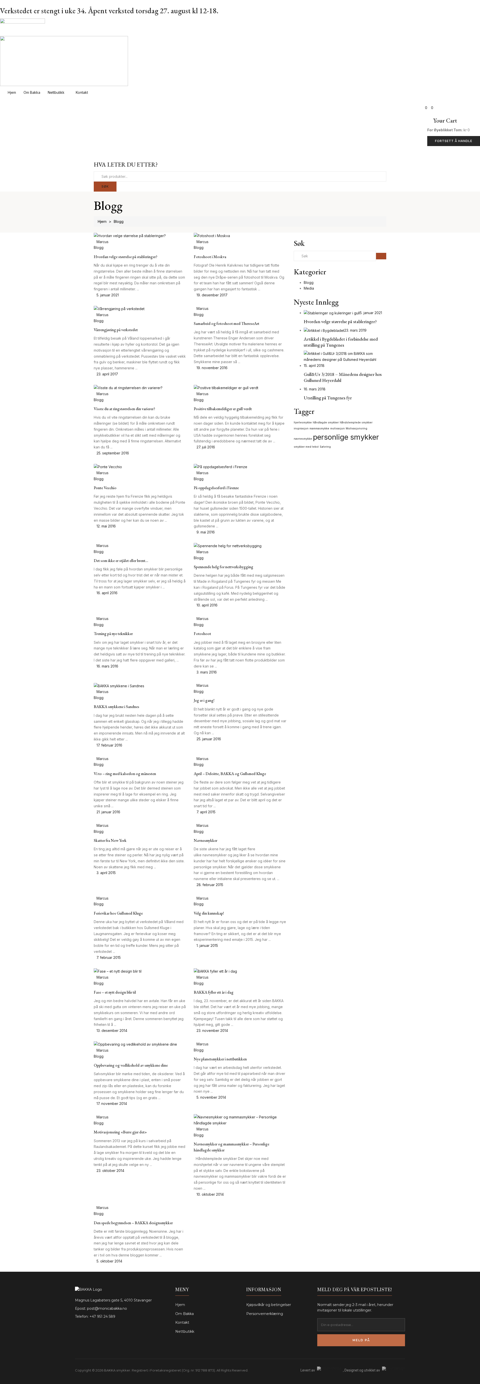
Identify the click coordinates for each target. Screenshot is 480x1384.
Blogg (99, 247)
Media (309, 288)
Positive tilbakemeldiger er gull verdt (223, 408)
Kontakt (82, 92)
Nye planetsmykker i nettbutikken (220, 1059)
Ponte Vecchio (105, 487)
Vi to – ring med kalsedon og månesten (125, 773)
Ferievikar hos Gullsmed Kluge (118, 913)
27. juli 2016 (205, 447)
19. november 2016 (212, 368)
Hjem (12, 92)
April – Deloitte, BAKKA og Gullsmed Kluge (230, 773)
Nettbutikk (57, 92)
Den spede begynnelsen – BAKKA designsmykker (133, 1222)
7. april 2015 (206, 812)
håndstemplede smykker (356, 422)
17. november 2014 (111, 1103)
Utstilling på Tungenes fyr (328, 398)
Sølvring (325, 446)
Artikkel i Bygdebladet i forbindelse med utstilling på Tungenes (341, 342)
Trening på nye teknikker (113, 633)
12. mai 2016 (106, 526)
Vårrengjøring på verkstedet (116, 329)
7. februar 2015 (108, 957)
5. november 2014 (211, 1097)
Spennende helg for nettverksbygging (223, 566)
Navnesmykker (205, 840)
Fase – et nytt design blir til (115, 992)
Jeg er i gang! (204, 700)
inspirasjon (301, 428)
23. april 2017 (107, 374)
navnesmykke (303, 438)
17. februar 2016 (109, 745)
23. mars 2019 (355, 330)
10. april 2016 (207, 605)
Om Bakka (32, 92)
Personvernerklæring (264, 1313)
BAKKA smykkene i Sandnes (116, 706)
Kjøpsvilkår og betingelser (268, 1304)
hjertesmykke (303, 422)
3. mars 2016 (206, 672)
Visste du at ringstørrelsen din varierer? (124, 408)
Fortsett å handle (453, 141)
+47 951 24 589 (102, 1316)
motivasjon (337, 428)
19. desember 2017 (212, 295)
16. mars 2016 (107, 666)
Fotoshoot (202, 633)
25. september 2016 (112, 453)
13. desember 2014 (111, 1030)
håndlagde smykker (326, 422)
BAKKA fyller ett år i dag (214, 992)
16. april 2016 (107, 593)
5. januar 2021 (107, 295)
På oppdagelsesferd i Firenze (216, 487)
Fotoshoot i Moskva (210, 256)
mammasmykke (319, 428)
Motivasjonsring (356, 428)
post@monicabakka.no (107, 1308)
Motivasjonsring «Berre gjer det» (120, 1132)
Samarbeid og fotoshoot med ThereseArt (226, 323)
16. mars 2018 (315, 389)
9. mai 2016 (205, 532)
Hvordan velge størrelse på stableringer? (125, 256)
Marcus (102, 242)
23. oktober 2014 (110, 1170)
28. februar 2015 (209, 885)
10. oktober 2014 (210, 1194)
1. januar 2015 (207, 945)
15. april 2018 (314, 365)
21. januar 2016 (108, 812)
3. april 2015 (106, 873)
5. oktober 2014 (109, 1261)
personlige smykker (346, 437)
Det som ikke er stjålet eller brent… (121, 560)
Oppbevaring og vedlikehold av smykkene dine (131, 1065)
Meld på (361, 1340)
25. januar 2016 (208, 739)
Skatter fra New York (110, 840)
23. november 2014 (212, 1030)
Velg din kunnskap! (209, 913)
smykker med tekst (306, 446)
